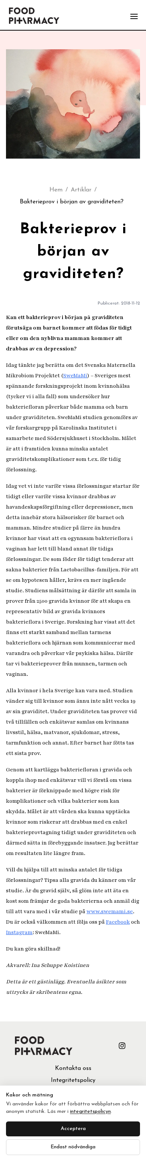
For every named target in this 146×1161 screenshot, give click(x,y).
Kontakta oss (73, 1068)
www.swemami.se (109, 911)
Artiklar (81, 190)
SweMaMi (75, 375)
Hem (56, 190)
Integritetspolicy (73, 1080)
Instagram (19, 932)
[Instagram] (122, 1046)
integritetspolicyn (90, 1111)
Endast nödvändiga (73, 1147)
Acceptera (73, 1129)
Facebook (118, 922)
